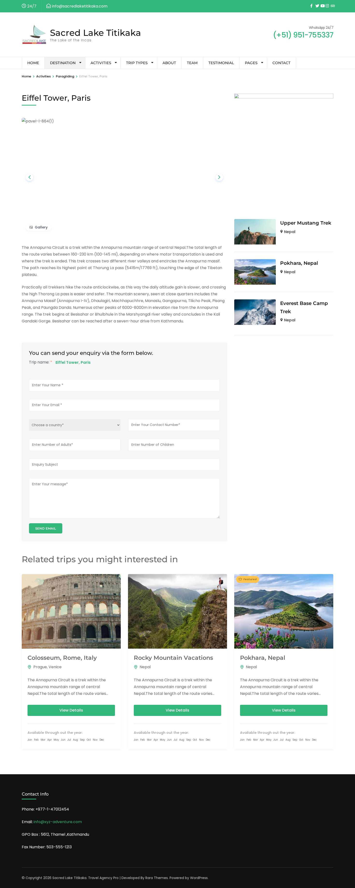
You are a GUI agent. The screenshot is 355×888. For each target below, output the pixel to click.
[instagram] (325, 2)
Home (33, 63)
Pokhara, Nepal (299, 263)
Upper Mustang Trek (305, 223)
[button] (29, 177)
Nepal (289, 232)
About (169, 63)
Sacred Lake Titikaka (95, 32)
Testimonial (221, 63)
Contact (281, 63)
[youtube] (320, 2)
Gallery (41, 227)
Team (192, 63)
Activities (101, 63)
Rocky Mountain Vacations (173, 657)
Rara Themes (156, 877)
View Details (71, 710)
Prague (40, 667)
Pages (251, 63)
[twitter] (315, 2)
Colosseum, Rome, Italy (62, 657)
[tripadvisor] (330, 2)
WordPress (199, 877)
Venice (55, 667)
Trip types (137, 63)
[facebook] (310, 2)
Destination (63, 63)
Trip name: (40, 362)
